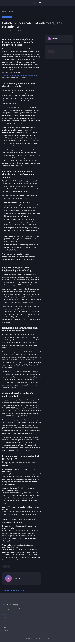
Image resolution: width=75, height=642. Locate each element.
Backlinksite (12, 604)
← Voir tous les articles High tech (13, 590)
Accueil (4, 11)
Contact (5, 630)
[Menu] (40, 3)
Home (4, 617)
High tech (10, 11)
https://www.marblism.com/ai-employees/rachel (18, 75)
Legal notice (6, 627)
